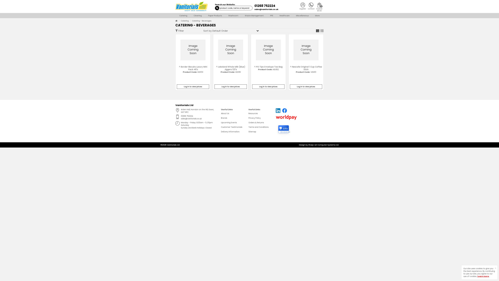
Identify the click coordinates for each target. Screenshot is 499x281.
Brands (224, 118)
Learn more (483, 276)
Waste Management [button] (254, 15)
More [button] (317, 15)
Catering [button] (183, 15)
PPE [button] (271, 15)
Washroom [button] (233, 15)
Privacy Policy (254, 118)
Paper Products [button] (215, 15)
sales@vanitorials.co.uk (266, 9)
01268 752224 (264, 6)
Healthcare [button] (285, 15)
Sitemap (252, 131)
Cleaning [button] (198, 15)
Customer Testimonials (231, 127)
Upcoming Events (229, 122)
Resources (253, 113)
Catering (185, 21)
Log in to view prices (193, 86)
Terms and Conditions (258, 127)
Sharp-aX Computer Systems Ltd (323, 145)
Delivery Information (230, 131)
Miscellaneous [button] (302, 15)
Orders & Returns (256, 122)
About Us (225, 113)
